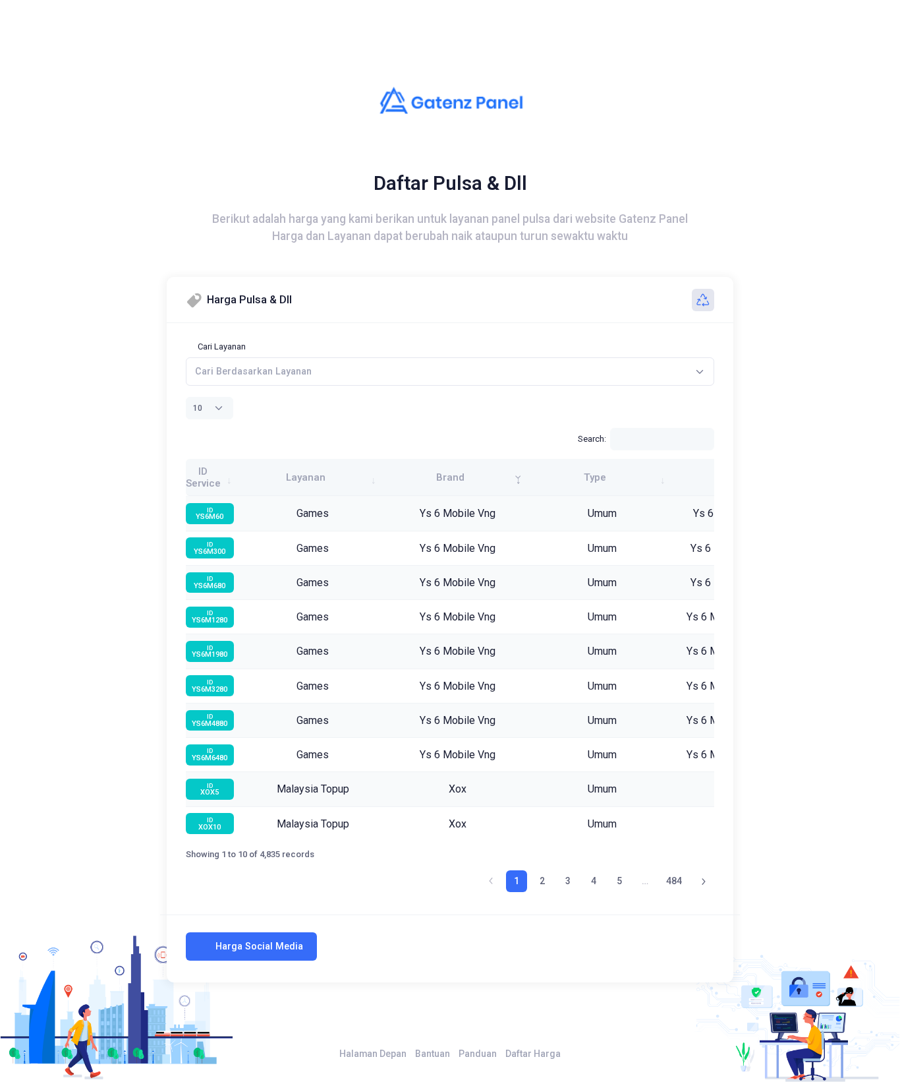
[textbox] (253, 371)
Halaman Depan (373, 1053)
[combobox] (450, 371)
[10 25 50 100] (209, 408)
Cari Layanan (222, 346)
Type (595, 477)
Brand (450, 477)
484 (674, 881)
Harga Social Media (259, 946)
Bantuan (432, 1053)
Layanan (305, 477)
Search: (592, 439)
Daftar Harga (533, 1053)
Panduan (478, 1053)
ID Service (203, 477)
